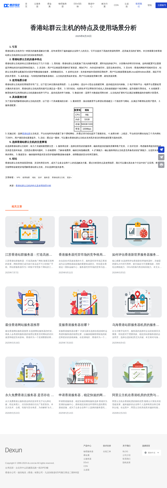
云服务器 (37, 5)
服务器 (47, 177)
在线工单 (107, 451)
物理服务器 (62, 5)
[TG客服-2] (161, 157)
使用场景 (26, 177)
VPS (18, 177)
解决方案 (105, 5)
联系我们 (139, 5)
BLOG (125, 451)
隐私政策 (126, 462)
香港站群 (26, 133)
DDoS (86, 462)
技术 (40, 177)
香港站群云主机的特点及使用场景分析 (33, 186)
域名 (34, 177)
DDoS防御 (78, 5)
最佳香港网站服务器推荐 (22, 325)
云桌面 (127, 5)
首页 (26, 5)
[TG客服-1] (161, 149)
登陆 (150, 5)
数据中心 (91, 5)
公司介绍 (126, 455)
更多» (69, 177)
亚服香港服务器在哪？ (74, 325)
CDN (116, 5)
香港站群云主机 (58, 177)
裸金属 (49, 5)
